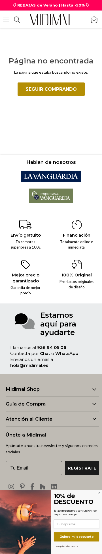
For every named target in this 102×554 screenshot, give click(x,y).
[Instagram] (11, 486)
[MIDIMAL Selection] (51, 19)
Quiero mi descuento (77, 536)
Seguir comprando (51, 89)
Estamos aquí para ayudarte (58, 323)
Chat (45, 353)
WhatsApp (66, 353)
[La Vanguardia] (50, 180)
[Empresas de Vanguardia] (51, 201)
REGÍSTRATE (82, 468)
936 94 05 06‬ (51, 347)
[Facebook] (32, 486)
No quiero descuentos (67, 546)
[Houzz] (43, 486)
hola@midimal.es (29, 365)
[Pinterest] (22, 486)
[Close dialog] (99, 493)
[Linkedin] (54, 486)
